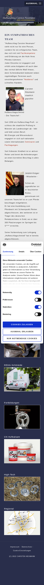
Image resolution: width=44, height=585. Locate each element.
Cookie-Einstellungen (22, 550)
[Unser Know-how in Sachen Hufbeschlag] (22, 345)
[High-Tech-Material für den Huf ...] (22, 489)
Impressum (14, 547)
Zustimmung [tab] (8, 252)
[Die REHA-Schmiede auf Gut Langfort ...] (22, 379)
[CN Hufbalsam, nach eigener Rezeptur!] (22, 451)
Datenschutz (27, 547)
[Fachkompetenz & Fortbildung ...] (22, 417)
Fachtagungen (11, 145)
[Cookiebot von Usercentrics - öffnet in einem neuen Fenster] (31, 244)
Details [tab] (22, 252)
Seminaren (30, 142)
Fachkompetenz (28, 53)
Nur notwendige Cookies (22, 338)
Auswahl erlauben (22, 332)
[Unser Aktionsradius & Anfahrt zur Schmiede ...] (22, 523)
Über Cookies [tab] (35, 252)
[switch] (38, 300)
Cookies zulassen (22, 325)
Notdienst (28, 79)
